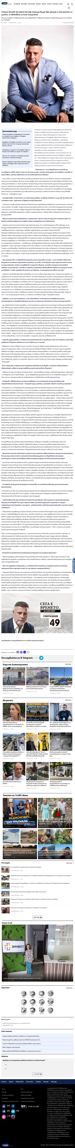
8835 (12, 729)
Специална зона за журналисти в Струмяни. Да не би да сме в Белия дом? (13, 689)
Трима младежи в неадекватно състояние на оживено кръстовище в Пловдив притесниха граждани (60, 784)
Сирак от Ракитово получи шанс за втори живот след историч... (21, 1044)
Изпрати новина (74, 565)
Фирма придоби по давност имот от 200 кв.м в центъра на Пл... (21, 1040)
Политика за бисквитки (27, 1101)
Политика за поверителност (10, 1101)
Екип (22, 1089)
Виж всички (68, 664)
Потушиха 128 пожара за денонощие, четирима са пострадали (29, 908)
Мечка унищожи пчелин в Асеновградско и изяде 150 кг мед (60, 754)
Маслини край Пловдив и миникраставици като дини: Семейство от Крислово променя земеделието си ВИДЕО (54, 853)
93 (21, 879)
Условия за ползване (7, 1095)
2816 (36, 729)
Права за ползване (26, 1095)
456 (22, 895)
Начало (3, 1082)
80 (21, 871)
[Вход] (69, 9)
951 (35, 788)
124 (22, 911)
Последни (5, 863)
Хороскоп (5, 987)
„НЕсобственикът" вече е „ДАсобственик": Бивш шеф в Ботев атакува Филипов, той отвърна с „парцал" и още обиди (37, 754)
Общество (20, 1082)
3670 (59, 693)
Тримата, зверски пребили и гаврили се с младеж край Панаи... (21, 1036)
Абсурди (54, 1082)
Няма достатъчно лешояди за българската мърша (36, 688)
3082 (12, 786)
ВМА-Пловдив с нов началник (11, 1047)
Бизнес (38, 4)
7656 (36, 758)
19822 (12, 980)
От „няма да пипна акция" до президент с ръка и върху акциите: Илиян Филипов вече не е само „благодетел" (60, 725)
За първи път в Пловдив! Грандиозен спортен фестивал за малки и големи (36, 725)
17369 (13, 857)
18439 (49, 857)
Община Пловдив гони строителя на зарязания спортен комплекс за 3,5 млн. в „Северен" (19, 853)
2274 (12, 693)
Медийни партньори (26, 1092)
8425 (59, 729)
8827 (49, 826)
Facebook (17, 652)
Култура (55, 4)
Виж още (37, 917)
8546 (12, 758)
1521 (59, 788)
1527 (22, 887)
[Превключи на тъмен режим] (72, 4)
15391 (13, 826)
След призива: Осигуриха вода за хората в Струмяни (26, 867)
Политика (31, 4)
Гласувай (37, 1074)
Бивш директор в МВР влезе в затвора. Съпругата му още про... (21, 1051)
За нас (3, 1089)
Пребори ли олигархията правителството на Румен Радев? (24, 1060)
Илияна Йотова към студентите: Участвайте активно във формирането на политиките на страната (41, 876)
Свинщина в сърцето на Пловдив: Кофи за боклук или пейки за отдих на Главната (36, 784)
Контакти (5, 1098)
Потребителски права (27, 1098)
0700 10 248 (33, 1106)
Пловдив (17, 4)
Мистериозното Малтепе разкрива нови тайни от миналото (28, 892)
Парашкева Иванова (68, 23)
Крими (44, 4)
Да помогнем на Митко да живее (12, 783)
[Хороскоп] (37, 1014)
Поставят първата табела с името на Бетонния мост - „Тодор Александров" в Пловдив (13, 754)
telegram (24, 652)
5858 (59, 758)
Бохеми (45, 1082)
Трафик (38, 1082)
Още (60, 4)
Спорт (49, 4)
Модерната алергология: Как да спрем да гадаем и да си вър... (22, 978)
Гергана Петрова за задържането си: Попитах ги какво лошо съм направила (13, 725)
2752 (36, 691)
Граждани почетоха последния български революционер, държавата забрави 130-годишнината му (54, 822)
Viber (21, 652)
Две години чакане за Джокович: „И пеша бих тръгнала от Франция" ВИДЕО (19, 823)
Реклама (4, 1092)
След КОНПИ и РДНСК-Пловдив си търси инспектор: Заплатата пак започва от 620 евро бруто (60, 689)
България (24, 4)
